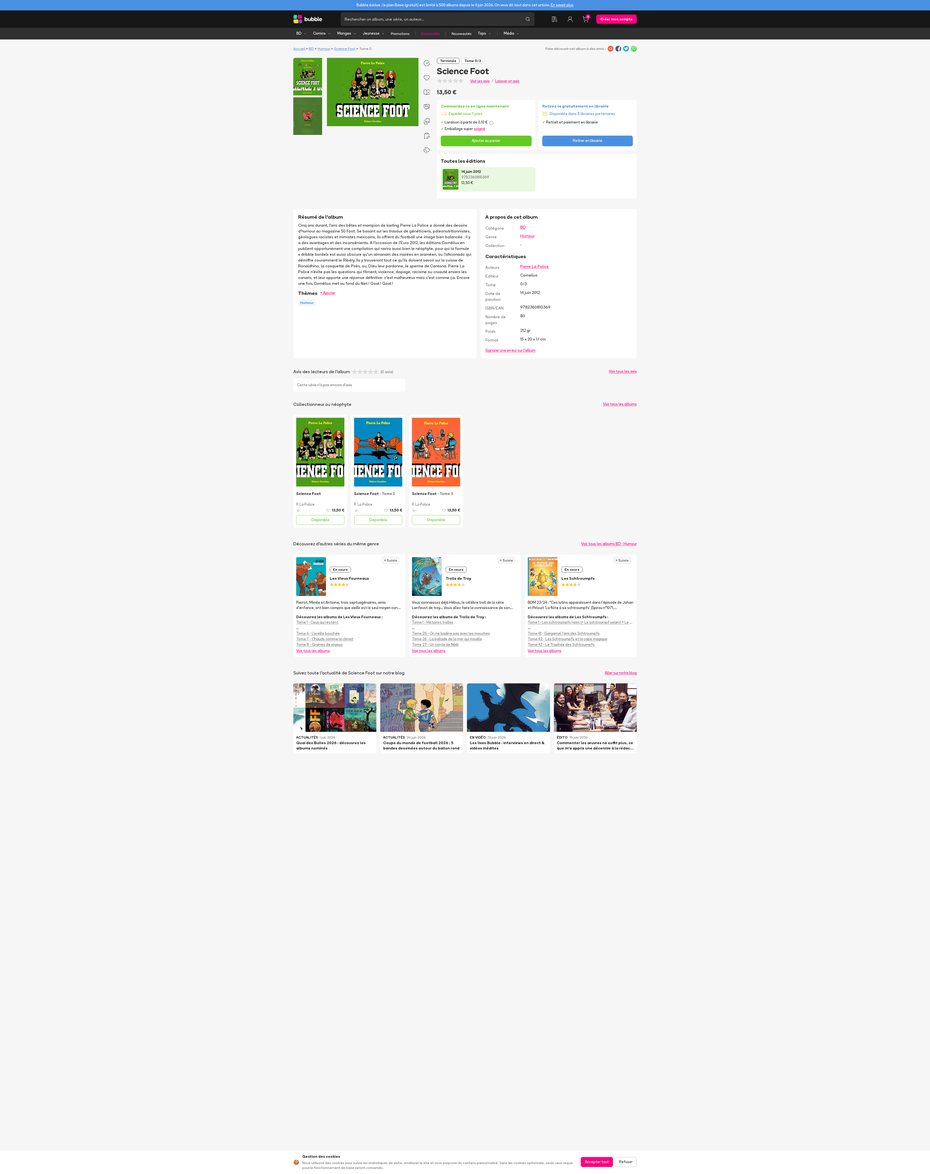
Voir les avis (480, 81)
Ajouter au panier (486, 140)
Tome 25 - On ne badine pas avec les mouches (451, 633)
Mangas (344, 33)
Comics (319, 33)
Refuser (626, 1161)
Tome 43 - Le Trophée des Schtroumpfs (561, 644)
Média (509, 33)
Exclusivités (430, 33)
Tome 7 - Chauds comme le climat (324, 639)
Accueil (299, 48)
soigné (479, 128)
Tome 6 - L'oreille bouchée (318, 633)
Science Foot (344, 48)
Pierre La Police (534, 266)
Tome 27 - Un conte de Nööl (435, 644)
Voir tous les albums (620, 404)
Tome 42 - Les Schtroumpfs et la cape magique (567, 639)
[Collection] (554, 19)
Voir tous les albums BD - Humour (609, 543)
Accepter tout (597, 1161)
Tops (482, 33)
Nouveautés (462, 33)
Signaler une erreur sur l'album (510, 350)
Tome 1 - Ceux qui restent (317, 622)
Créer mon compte (616, 19)
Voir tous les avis (623, 371)
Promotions (400, 33)
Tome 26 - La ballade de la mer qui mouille (447, 639)
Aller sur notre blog (621, 673)
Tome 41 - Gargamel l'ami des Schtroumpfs (564, 633)
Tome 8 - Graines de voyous (319, 644)
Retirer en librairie (587, 140)
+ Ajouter (327, 293)
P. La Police (305, 504)
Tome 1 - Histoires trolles (432, 622)
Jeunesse (371, 33)
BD (299, 33)
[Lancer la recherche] (528, 19)
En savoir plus (562, 5)
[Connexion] (570, 19)
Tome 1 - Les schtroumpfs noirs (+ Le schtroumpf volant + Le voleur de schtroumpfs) (581, 622)
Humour (324, 48)
